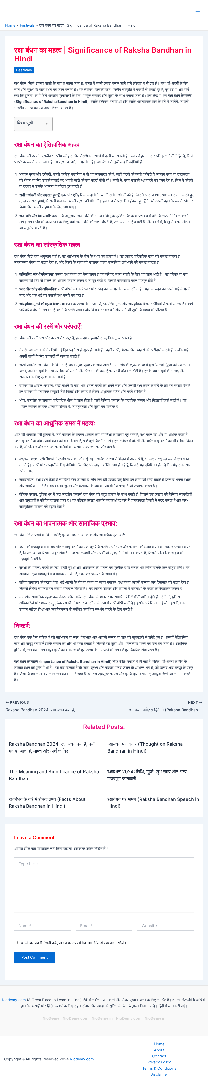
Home (159, 1044)
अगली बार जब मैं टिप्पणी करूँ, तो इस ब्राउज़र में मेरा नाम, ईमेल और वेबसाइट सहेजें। (73, 943)
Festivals (24, 70)
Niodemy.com (14, 1000)
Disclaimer (159, 1074)
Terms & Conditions (159, 1068)
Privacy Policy (159, 1062)
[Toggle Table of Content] (41, 124)
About (159, 1050)
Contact (159, 1056)
